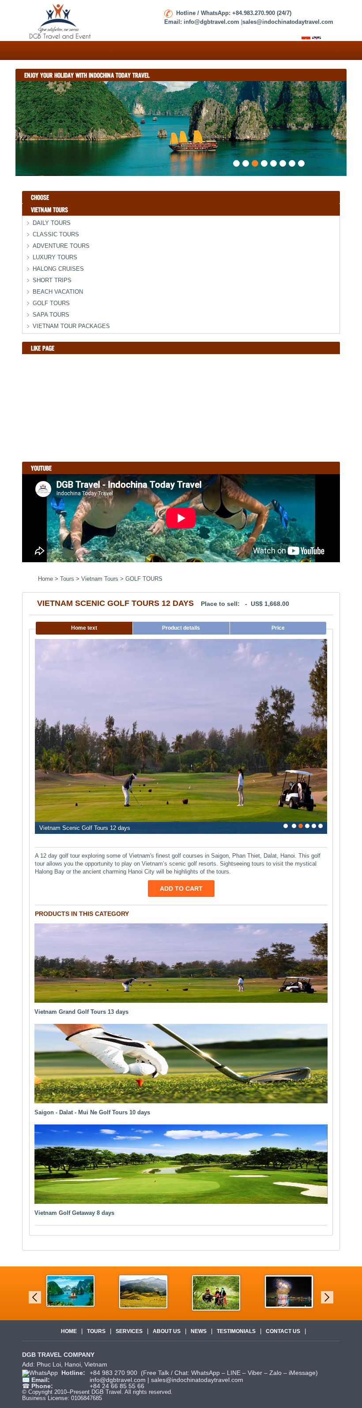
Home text (84, 628)
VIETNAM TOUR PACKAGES (71, 326)
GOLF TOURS (51, 303)
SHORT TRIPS (52, 280)
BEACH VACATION (58, 291)
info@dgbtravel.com (118, 1379)
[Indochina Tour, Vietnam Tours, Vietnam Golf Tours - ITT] (61, 20)
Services (129, 1331)
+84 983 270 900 (114, 1372)
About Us (167, 1331)
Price (278, 628)
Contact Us (283, 1331)
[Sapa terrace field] (143, 1291)
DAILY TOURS (52, 223)
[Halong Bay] (70, 1290)
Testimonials (236, 1331)
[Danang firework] (288, 1291)
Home (69, 1331)
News (199, 1331)
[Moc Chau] (216, 1292)
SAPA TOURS (51, 314)
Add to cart (181, 888)
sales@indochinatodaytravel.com (197, 1379)
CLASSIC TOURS (56, 234)
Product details (181, 628)
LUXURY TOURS (55, 257)
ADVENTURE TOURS (61, 246)
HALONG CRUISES (58, 268)
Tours (96, 1331)
